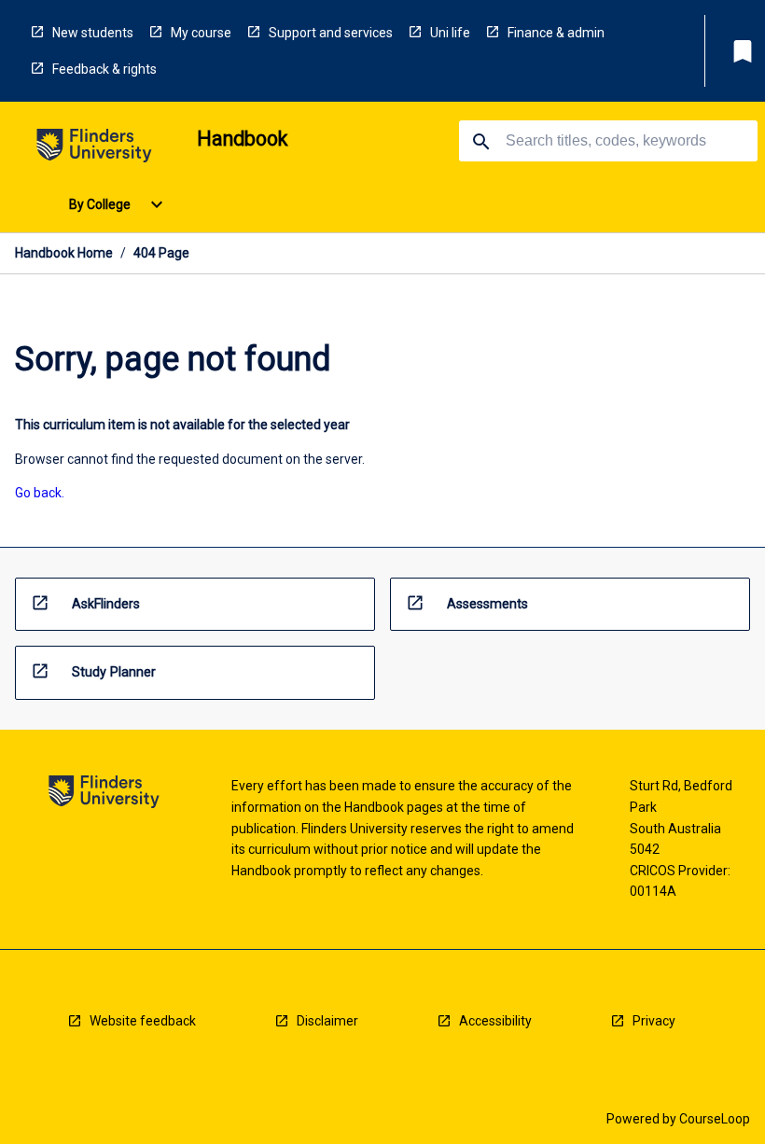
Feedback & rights (104, 69)
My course (201, 32)
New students (92, 32)
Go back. (39, 492)
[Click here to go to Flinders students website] (94, 149)
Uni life (450, 32)
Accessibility (495, 1020)
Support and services (331, 32)
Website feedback (143, 1020)
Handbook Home (64, 252)
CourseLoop (714, 1118)
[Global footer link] (104, 794)
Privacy (654, 1020)
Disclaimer (327, 1020)
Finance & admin (556, 32)
